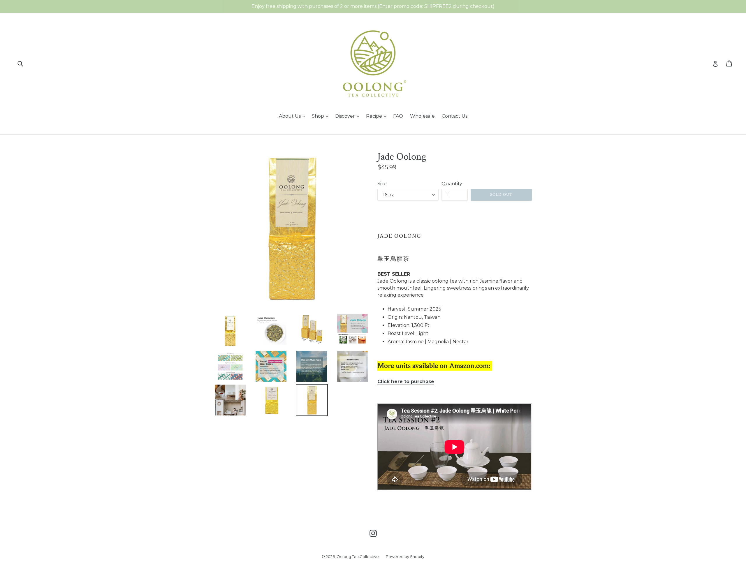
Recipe (374, 116)
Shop (318, 116)
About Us (290, 116)
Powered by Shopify (405, 556)
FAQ (398, 116)
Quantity (451, 183)
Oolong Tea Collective (358, 556)
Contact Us (454, 116)
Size (382, 183)
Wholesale (422, 116)
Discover (345, 116)
